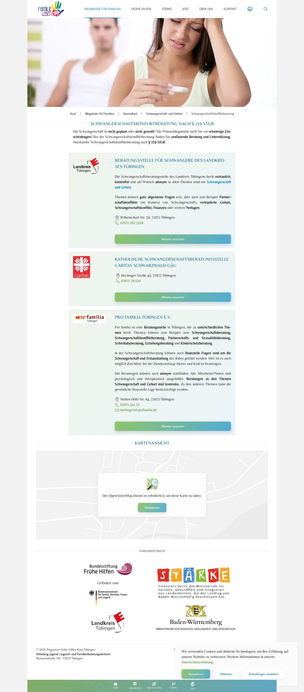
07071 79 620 (130, 281)
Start (115, 687)
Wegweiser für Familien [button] (102, 9)
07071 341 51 (130, 404)
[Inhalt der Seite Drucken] (250, 8)
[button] (265, 9)
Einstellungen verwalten (264, 674)
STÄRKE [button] (167, 9)
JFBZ (193, 688)
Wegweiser (135, 688)
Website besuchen (173, 239)
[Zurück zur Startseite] (51, 9)
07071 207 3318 (131, 223)
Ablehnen (226, 674)
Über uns (206, 9)
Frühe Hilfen (154, 687)
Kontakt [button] (230, 9)
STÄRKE (173, 687)
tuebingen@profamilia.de (138, 410)
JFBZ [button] (185, 9)
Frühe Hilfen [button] (141, 9)
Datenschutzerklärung (197, 662)
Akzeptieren (152, 508)
